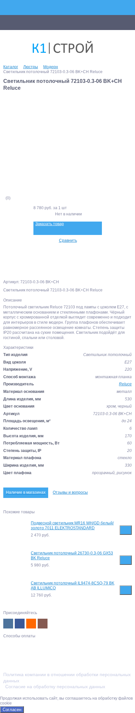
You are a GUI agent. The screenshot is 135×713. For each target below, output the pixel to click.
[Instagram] (43, 623)
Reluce (125, 384)
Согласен (12, 709)
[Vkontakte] (8, 623)
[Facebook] (20, 623)
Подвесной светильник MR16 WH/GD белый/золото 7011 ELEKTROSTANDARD (72, 526)
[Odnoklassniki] (31, 623)
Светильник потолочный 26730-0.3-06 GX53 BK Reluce (72, 556)
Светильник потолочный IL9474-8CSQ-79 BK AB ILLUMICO (72, 586)
